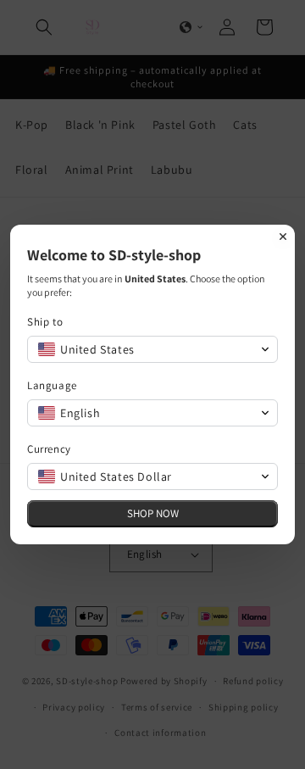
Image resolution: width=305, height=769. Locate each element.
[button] (152, 349)
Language (52, 385)
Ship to (45, 322)
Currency (49, 449)
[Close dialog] (282, 236)
